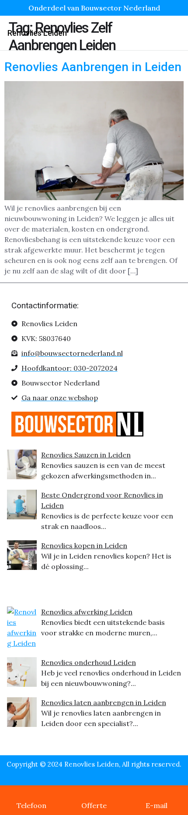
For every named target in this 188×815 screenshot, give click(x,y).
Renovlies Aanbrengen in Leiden (92, 67)
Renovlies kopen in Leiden (84, 545)
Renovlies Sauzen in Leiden (86, 454)
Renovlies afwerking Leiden (86, 611)
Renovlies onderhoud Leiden (88, 662)
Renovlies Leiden (37, 33)
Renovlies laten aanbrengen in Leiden (103, 702)
